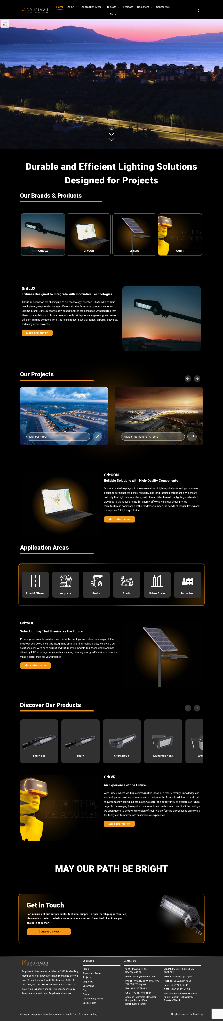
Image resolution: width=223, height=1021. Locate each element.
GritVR (180, 250)
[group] (64, 416)
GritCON (89, 250)
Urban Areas (157, 593)
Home (60, 6)
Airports (65, 593)
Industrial (187, 593)
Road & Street (35, 593)
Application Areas (91, 6)
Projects (128, 6)
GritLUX (43, 250)
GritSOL (134, 250)
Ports (96, 593)
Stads (127, 593)
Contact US (163, 6)
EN (111, 14)
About (70, 6)
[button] (72, 7)
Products (110, 6)
